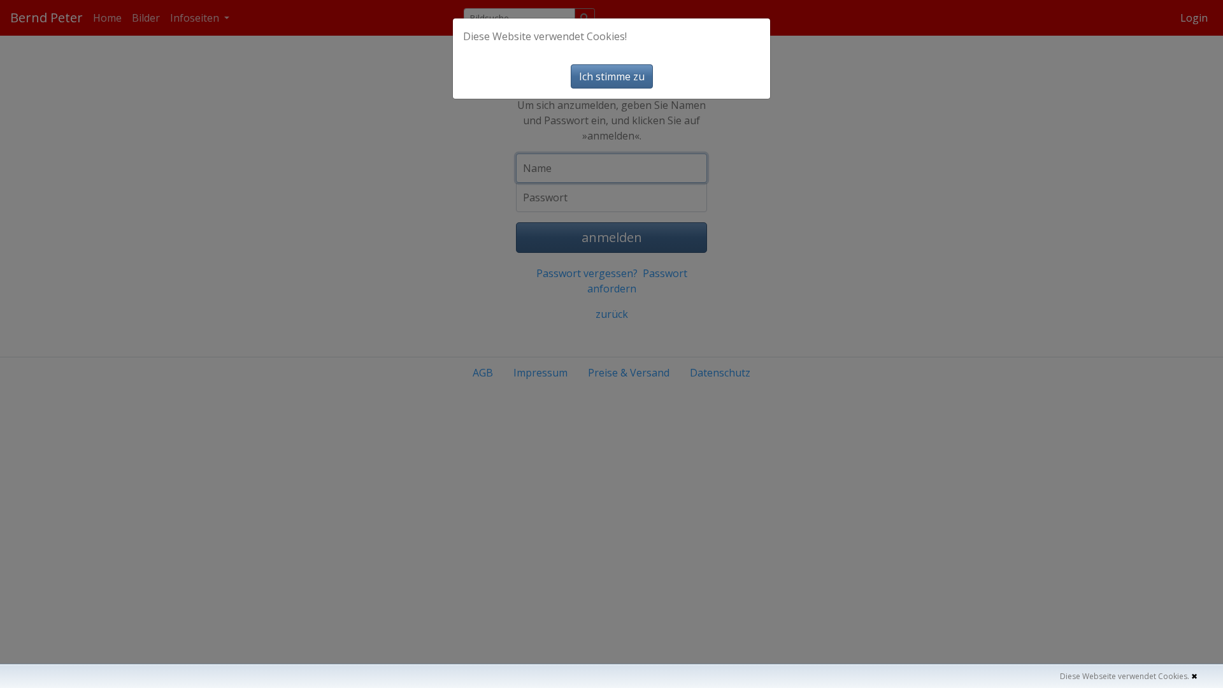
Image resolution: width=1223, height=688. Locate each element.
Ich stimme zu (612, 76)
